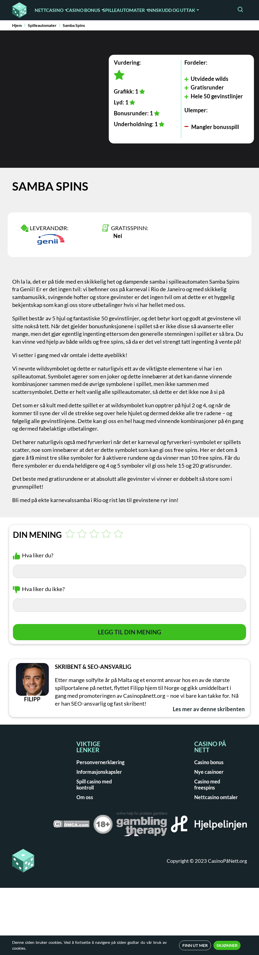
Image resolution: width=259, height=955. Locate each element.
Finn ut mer (195, 945)
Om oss (84, 797)
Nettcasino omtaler (216, 797)
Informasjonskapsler (99, 772)
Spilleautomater (124, 10)
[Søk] (240, 10)
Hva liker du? (37, 555)
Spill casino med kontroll (94, 784)
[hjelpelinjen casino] (209, 826)
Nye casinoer (209, 772)
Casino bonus (83, 10)
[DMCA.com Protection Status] (71, 825)
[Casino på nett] (19, 10)
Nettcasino (49, 10)
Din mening (37, 535)
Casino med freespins (207, 784)
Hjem (17, 25)
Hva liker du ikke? (43, 588)
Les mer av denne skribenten (209, 709)
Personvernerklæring (100, 762)
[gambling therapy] (142, 826)
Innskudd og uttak (171, 10)
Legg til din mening (129, 632)
